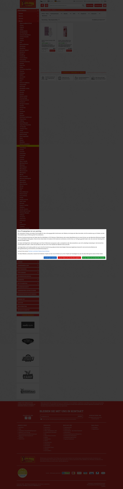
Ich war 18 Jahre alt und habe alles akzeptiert (94, 257)
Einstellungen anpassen (50, 257)
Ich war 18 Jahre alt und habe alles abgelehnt (69, 257)
